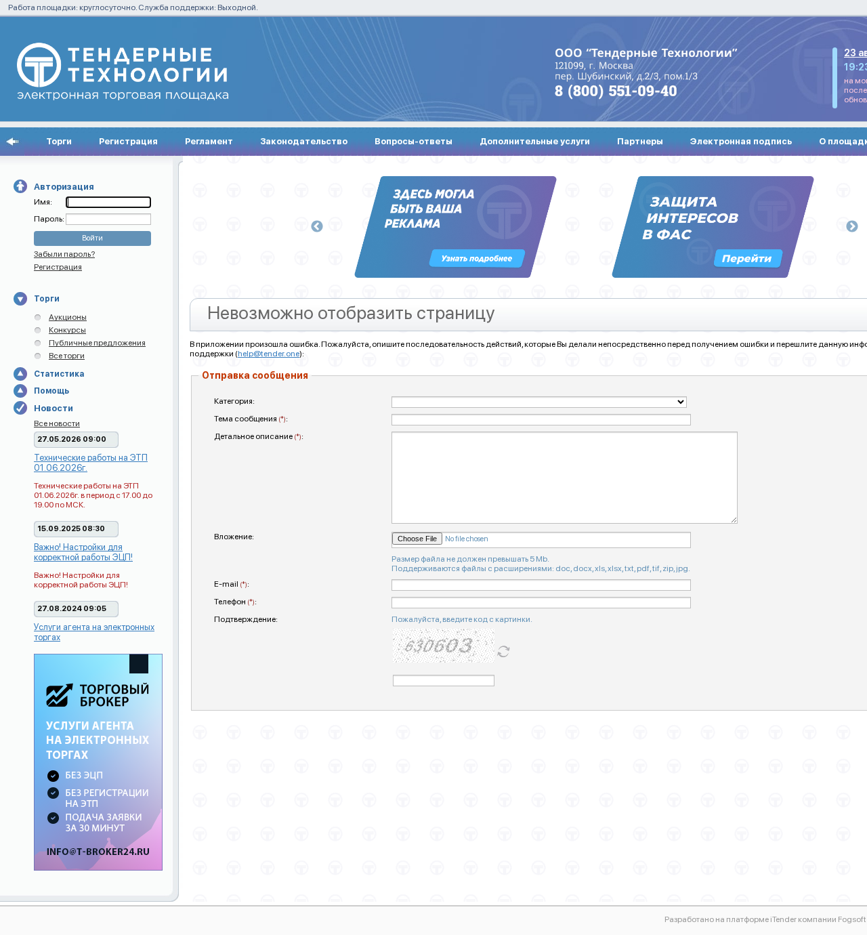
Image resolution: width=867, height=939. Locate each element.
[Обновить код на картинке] (503, 651)
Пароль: (50, 219)
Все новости (57, 423)
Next (852, 227)
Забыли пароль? (64, 254)
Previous (317, 227)
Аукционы (68, 317)
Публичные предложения (97, 343)
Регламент (209, 141)
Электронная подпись (741, 141)
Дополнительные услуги (535, 141)
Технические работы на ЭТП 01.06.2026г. (91, 463)
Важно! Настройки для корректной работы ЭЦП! (83, 552)
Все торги (67, 355)
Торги (59, 141)
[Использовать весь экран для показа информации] (12, 141)
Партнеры (640, 141)
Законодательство (303, 141)
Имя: (43, 202)
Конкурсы (67, 330)
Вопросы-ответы (413, 141)
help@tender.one (268, 353)
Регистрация (128, 141)
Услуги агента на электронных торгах (94, 632)
